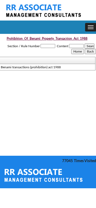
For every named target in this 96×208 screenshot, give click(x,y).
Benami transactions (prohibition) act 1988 (31, 67)
